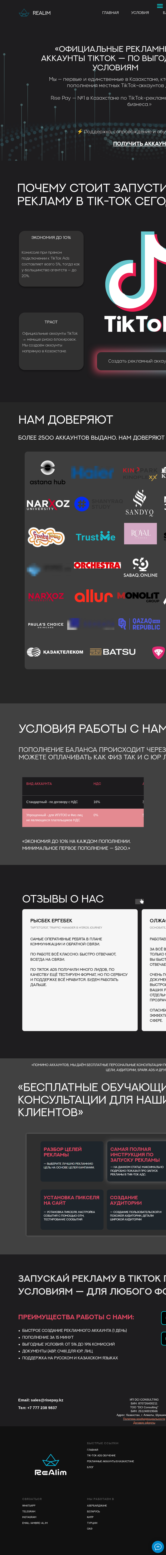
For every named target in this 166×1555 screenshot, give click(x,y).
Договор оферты (144, 1422)
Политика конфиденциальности (144, 1418)
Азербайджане (97, 1505)
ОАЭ (89, 1528)
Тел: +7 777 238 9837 (37, 1408)
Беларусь (93, 1511)
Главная (110, 13)
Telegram (28, 1511)
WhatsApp (28, 1505)
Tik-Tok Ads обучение (101, 1455)
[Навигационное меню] (160, 6)
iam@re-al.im (39, 1523)
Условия (140, 13)
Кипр (90, 1517)
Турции (92, 1523)
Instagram (29, 1517)
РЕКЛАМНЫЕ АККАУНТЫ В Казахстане (110, 1461)
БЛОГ (90, 1467)
